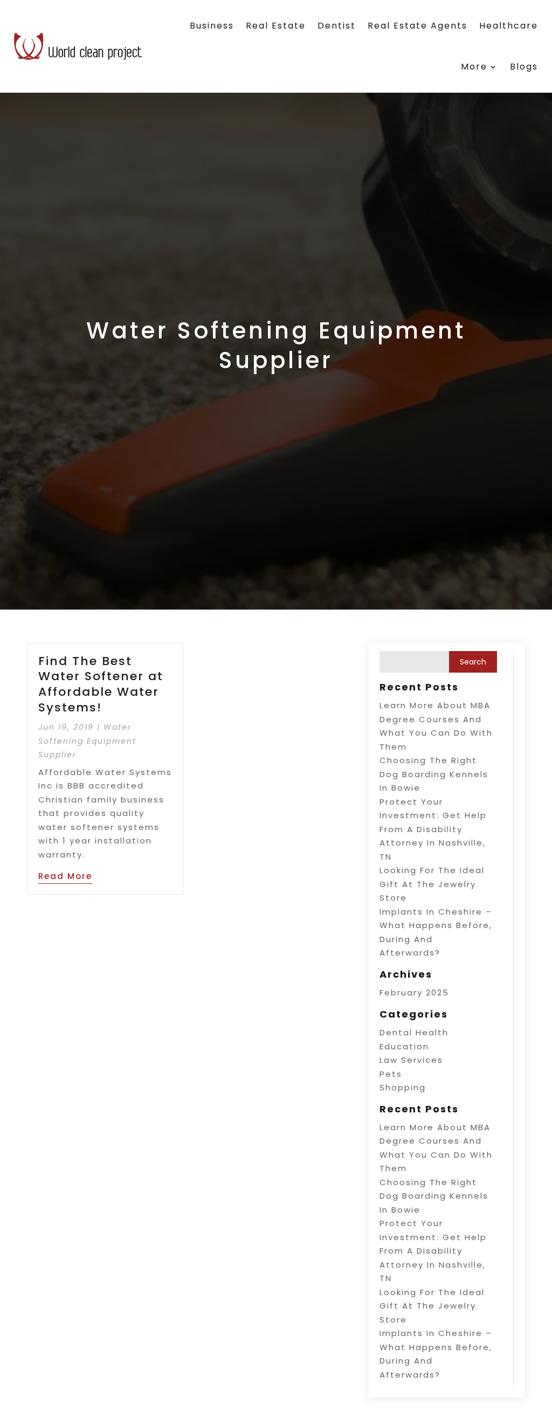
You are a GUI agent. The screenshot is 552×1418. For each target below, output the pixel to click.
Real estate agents (417, 25)
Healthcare (508, 25)
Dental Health (414, 1032)
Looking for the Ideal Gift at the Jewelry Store (432, 883)
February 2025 (414, 992)
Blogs (524, 66)
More (474, 66)
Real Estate (276, 25)
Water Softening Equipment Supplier (87, 741)
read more (65, 876)
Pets (391, 1074)
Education (404, 1046)
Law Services (411, 1060)
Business (212, 25)
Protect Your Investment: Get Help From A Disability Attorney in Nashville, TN (433, 829)
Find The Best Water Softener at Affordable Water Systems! (100, 684)
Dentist (337, 25)
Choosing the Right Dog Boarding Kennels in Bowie (434, 774)
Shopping (403, 1087)
